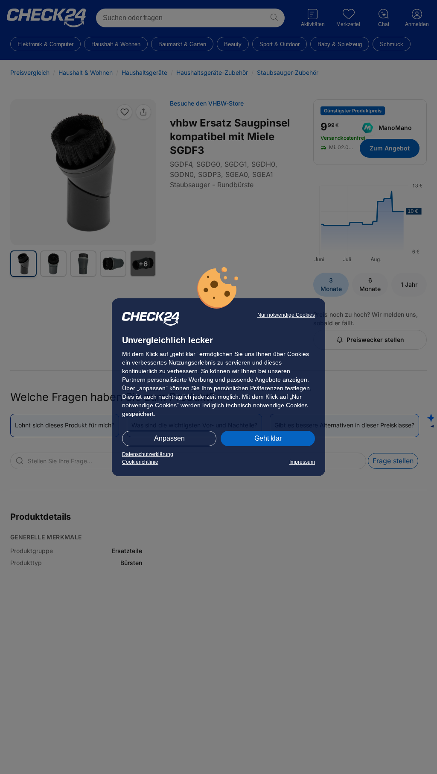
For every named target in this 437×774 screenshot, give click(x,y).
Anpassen (169, 438)
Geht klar (268, 438)
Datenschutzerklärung (147, 454)
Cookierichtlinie (140, 462)
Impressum (302, 462)
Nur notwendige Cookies (286, 315)
